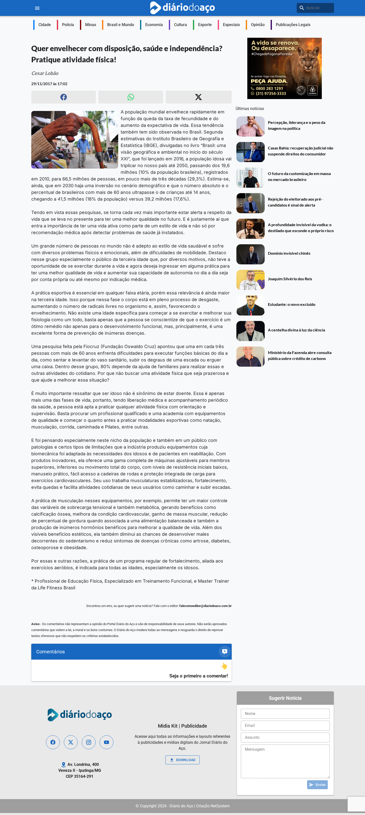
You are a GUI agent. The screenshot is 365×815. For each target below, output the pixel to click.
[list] (131, 671)
